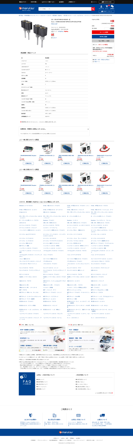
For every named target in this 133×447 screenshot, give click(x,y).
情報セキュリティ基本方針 (65, 440)
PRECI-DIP (54, 24)
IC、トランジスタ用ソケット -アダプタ (28, 220)
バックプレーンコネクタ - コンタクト (52, 248)
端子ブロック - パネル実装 (73, 296)
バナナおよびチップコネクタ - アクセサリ (53, 250)
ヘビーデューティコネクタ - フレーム (52, 317)
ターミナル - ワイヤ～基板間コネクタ (100, 240)
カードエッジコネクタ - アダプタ (51, 225)
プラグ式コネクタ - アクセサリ (74, 261)
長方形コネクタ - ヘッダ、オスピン (99, 305)
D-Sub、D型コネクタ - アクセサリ (51, 205)
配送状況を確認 (107, 1)
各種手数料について (42, 381)
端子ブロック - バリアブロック (50, 296)
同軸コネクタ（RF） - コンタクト (99, 285)
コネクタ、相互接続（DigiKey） (55, 15)
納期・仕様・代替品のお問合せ (101, 59)
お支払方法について (42, 384)
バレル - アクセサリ (48, 254)
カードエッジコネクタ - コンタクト (99, 225)
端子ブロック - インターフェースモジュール (30, 296)
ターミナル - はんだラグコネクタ (27, 234)
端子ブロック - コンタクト (49, 299)
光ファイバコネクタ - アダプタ (74, 274)
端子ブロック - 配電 (24, 245)
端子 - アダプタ (23, 290)
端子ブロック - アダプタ (97, 292)
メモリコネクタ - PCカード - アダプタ (100, 261)
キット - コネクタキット (73, 317)
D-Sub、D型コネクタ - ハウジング (75, 209)
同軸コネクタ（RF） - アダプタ (75, 285)
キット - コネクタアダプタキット (99, 317)
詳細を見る (29, 163)
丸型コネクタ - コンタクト (73, 281)
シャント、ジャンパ (72, 227)
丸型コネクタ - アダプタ (25, 281)
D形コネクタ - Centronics (49, 212)
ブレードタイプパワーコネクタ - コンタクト (101, 258)
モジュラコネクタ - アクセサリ (98, 263)
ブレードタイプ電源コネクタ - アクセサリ (77, 258)
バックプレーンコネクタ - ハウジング (76, 248)
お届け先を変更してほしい (83, 386)
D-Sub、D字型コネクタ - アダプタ (99, 205)
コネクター (43, 15)
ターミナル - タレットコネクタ (98, 234)
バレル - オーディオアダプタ (74, 254)
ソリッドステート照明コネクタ (98, 227)
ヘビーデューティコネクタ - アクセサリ (29, 313)
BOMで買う (34, 2)
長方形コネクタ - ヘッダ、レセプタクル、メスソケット (77, 15)
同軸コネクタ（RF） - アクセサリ (51, 285)
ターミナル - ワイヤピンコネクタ (75, 240)
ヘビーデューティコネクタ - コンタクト (100, 313)
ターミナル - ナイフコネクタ (26, 238)
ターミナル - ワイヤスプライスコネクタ (53, 240)
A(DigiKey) (61, 31)
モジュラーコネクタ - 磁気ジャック (75, 270)
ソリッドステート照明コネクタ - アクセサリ (54, 230)
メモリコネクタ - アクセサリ (50, 263)
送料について (41, 379)
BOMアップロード (108, 11)
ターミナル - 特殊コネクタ (25, 243)
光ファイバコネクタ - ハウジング (99, 274)
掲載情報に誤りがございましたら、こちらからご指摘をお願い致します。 (39, 121)
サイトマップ (100, 440)
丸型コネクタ (94, 270)
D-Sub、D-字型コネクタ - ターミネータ (52, 209)
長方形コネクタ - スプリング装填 (27, 305)
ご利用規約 (32, 440)
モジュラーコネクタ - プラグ (74, 267)
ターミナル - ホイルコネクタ (98, 238)
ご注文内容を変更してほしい (84, 388)
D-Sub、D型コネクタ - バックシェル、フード (102, 209)
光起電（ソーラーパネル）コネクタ (28, 276)
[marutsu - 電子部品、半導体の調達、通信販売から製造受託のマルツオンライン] (27, 9)
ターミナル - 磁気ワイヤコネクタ (51, 243)
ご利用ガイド (71, 2)
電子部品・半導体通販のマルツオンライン (29, 15)
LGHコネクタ (22, 222)
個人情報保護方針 (53, 440)
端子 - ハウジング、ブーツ (49, 290)
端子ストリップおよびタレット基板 (99, 290)
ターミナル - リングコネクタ (26, 240)
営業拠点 (72, 438)
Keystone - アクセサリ (48, 220)
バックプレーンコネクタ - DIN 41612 (100, 245)
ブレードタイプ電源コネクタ (50, 258)
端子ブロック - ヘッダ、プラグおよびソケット (102, 296)
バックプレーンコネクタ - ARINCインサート (78, 245)
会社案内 (61, 2)
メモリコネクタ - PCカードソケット (28, 263)
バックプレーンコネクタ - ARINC (51, 245)
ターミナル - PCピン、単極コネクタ (76, 230)
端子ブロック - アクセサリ (97, 299)
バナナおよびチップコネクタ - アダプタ (76, 250)
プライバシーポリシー (42, 440)
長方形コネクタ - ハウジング (50, 305)
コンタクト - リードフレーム (50, 227)
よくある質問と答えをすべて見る (103, 392)
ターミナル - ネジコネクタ (49, 238)
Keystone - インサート (72, 220)
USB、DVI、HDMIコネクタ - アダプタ (100, 222)
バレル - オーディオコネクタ (98, 254)
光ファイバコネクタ (24, 274)
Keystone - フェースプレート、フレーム (101, 220)
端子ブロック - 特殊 (72, 299)
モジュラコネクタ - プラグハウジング (100, 267)
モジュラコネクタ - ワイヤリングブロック (29, 270)
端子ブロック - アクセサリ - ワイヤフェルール (102, 243)
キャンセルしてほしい (82, 384)
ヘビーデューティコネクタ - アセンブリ (53, 313)
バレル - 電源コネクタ (24, 258)
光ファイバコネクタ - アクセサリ (51, 274)
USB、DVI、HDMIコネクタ (49, 222)
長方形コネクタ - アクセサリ (26, 301)
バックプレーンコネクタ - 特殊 (98, 248)
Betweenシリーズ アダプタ (26, 205)
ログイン (95, 1)
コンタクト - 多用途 (48, 287)
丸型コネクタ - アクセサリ (97, 276)
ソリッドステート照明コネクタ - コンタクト (30, 230)
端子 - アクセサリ (95, 287)
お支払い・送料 (64, 438)
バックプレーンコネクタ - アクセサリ (28, 248)
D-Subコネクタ (23, 212)
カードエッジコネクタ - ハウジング (28, 227)
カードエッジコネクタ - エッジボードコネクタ (78, 225)
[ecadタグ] (54, 37)
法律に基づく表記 (91, 440)
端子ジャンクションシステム (74, 290)
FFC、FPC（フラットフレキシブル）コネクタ (78, 212)
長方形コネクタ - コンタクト (98, 301)
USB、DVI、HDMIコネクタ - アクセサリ (77, 222)
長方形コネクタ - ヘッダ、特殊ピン (51, 309)
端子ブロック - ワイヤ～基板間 (26, 299)
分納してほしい (81, 381)
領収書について (41, 388)
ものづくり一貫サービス (48, 2)
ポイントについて (42, 386)
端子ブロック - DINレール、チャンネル (28, 292)
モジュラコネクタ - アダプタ (26, 267)
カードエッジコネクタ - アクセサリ (28, 225)
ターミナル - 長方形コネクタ (74, 243)
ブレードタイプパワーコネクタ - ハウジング (30, 261)
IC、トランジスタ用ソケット (74, 216)
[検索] (93, 9)
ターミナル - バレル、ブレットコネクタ (76, 238)
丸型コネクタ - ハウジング (97, 281)
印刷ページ (97, 61)
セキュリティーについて (79, 440)
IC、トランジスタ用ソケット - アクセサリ (101, 216)
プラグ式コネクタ (47, 261)
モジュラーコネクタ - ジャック (50, 267)
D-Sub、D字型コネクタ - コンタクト (28, 209)
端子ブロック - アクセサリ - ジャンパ (52, 292)
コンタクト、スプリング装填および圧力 (77, 287)
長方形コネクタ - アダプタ (49, 301)
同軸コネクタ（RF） (24, 285)
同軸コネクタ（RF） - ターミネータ (28, 287)
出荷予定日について (82, 379)
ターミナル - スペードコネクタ (74, 234)
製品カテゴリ (22, 2)
